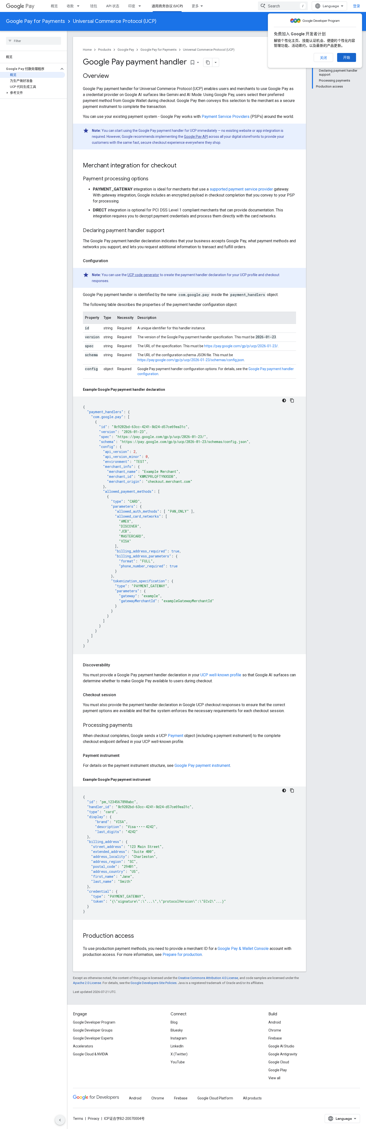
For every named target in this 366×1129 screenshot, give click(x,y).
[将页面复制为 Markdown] (207, 62)
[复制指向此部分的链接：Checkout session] (121, 695)
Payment (175, 735)
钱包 (93, 6)
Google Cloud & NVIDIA (90, 1054)
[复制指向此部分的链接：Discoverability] (115, 665)
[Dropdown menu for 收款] (80, 6)
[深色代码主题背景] (284, 400)
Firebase (275, 1038)
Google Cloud (278, 1062)
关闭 (323, 57)
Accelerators (83, 1046)
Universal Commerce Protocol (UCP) (114, 21)
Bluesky (177, 1030)
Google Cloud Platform (215, 1098)
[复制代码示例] (292, 400)
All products (252, 1098)
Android (274, 1022)
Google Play (277, 1070)
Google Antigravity (282, 1054)
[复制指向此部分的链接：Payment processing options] (153, 179)
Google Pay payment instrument (202, 765)
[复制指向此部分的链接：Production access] (139, 936)
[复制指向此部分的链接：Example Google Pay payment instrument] (156, 780)
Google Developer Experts (93, 1038)
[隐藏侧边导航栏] (60, 1120)
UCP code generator (143, 275)
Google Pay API (196, 137)
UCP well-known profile (220, 675)
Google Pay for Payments (35, 21)
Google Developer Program (94, 1022)
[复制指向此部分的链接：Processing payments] (137, 726)
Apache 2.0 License (87, 983)
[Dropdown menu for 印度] (141, 6)
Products (104, 49)
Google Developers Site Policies (153, 983)
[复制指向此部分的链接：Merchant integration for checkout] (181, 166)
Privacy (93, 1119)
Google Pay (126, 49)
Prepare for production (182, 954)
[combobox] (283, 5)
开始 (346, 57)
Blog (174, 1022)
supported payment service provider (241, 189)
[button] (29, 69)
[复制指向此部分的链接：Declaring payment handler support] (169, 231)
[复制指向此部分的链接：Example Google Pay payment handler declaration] (170, 390)
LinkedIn (177, 1046)
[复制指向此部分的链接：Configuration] (113, 261)
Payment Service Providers (225, 116)
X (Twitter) (179, 1054)
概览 (54, 6)
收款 (70, 6)
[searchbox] (33, 41)
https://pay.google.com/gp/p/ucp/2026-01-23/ (241, 346)
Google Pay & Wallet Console (243, 948)
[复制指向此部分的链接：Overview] (114, 76)
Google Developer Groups (93, 1030)
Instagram (179, 1038)
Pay (29, 6)
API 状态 (112, 6)
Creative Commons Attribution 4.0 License (208, 978)
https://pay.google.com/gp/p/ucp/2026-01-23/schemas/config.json (190, 360)
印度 (131, 6)
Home (87, 49)
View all (274, 1078)
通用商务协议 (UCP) (167, 6)
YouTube (178, 1062)
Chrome (274, 1030)
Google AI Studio (281, 1046)
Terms (78, 1119)
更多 (195, 6)
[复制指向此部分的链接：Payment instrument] (124, 756)
